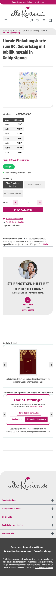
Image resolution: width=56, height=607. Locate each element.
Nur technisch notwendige (28, 413)
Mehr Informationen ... (36, 407)
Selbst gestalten (34, 184)
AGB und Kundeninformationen (18, 551)
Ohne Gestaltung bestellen (13, 184)
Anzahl (5, 202)
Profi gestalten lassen (12, 193)
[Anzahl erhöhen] (39, 202)
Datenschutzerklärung (33, 547)
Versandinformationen (44, 567)
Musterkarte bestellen (14, 219)
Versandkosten (47, 559)
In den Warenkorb (23, 209)
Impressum (16, 547)
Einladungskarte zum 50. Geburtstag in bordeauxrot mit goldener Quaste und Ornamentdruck (28, 380)
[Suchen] (31, 20)
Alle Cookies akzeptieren (36, 419)
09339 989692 (28, 310)
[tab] (27, 241)
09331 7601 (28, 304)
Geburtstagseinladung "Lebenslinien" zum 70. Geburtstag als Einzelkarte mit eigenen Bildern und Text (28, 430)
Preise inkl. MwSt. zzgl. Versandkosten (16, 160)
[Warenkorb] (50, 20)
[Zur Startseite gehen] (28, 12)
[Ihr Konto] (44, 20)
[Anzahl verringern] (15, 202)
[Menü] (6, 20)
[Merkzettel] (38, 20)
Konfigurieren (17, 419)
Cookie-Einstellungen (43, 551)
